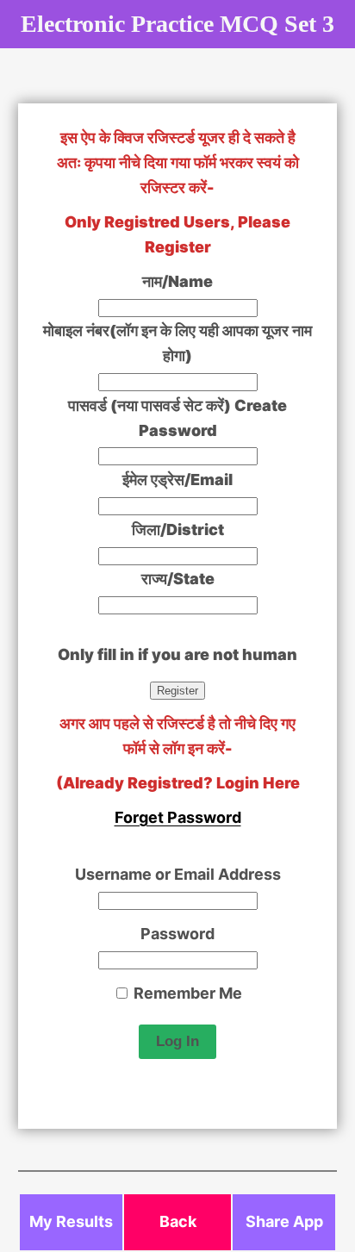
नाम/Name (177, 281)
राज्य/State (178, 579)
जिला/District (178, 529)
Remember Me (186, 993)
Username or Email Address (178, 874)
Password (177, 934)
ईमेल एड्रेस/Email (177, 479)
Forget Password (178, 817)
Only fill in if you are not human (177, 654)
